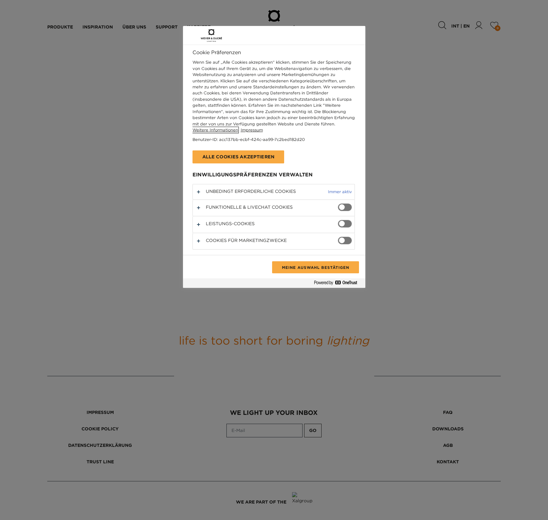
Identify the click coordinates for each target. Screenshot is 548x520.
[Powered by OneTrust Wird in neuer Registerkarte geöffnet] (338, 284)
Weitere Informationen (215, 130)
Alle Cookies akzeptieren (238, 157)
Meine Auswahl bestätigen (315, 267)
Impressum (252, 130)
